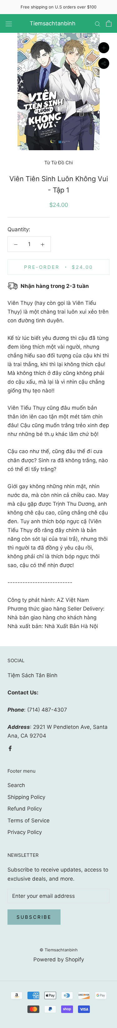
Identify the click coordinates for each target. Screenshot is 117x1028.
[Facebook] (10, 748)
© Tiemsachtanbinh (59, 949)
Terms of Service (28, 820)
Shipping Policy (26, 797)
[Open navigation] (9, 23)
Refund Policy (24, 809)
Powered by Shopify (58, 959)
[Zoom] (103, 47)
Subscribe (34, 917)
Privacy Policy (24, 832)
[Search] (97, 23)
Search (16, 785)
